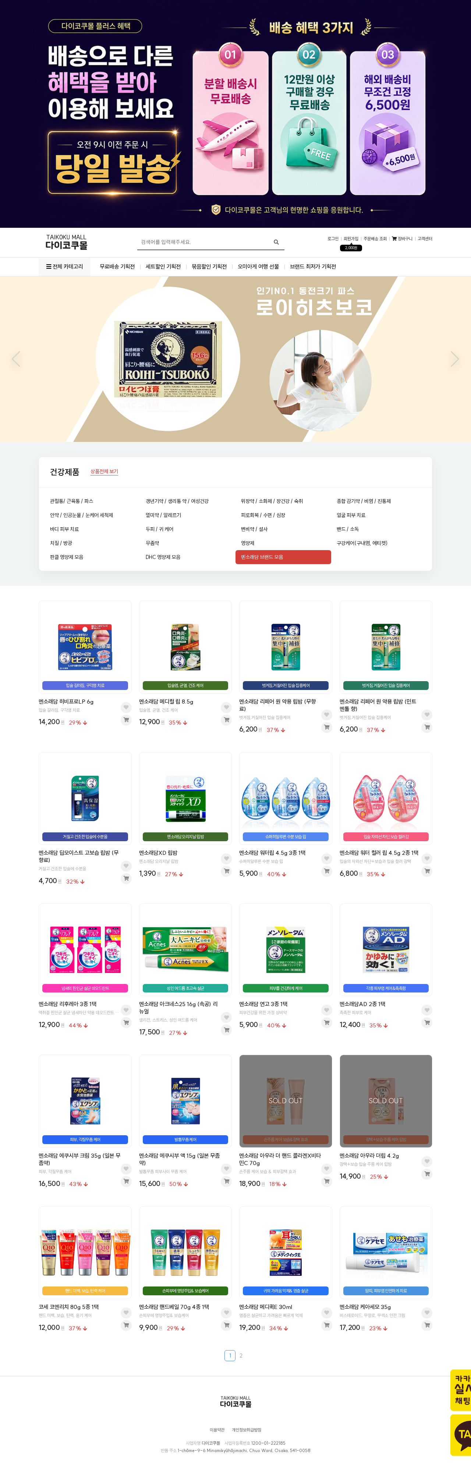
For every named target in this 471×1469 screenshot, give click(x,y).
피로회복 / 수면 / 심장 (263, 515)
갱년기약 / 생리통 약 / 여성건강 (177, 501)
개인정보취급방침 (246, 1430)
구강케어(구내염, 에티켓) (362, 543)
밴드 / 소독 (348, 529)
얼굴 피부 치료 (351, 515)
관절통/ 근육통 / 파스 (71, 501)
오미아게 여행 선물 (258, 266)
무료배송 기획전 (117, 266)
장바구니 (404, 239)
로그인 (333, 239)
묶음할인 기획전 (209, 266)
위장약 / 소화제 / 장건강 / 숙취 (272, 501)
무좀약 (152, 543)
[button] (16, 359)
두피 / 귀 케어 (159, 529)
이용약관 (217, 1430)
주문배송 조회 (375, 239)
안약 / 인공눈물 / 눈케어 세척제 (81, 515)
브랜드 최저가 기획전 (313, 266)
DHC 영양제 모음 (163, 557)
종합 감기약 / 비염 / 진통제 (364, 501)
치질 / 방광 (61, 543)
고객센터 (425, 239)
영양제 (247, 543)
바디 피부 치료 (64, 529)
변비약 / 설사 (254, 529)
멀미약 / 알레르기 (163, 515)
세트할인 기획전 (163, 266)
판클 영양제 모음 (66, 557)
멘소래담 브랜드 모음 (262, 557)
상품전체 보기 (104, 472)
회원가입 (351, 239)
